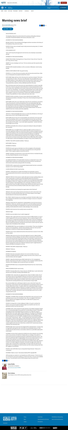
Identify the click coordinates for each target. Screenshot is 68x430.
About (25, 419)
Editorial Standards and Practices (43, 419)
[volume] (5, 7)
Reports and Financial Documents (57, 419)
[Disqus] (34, 399)
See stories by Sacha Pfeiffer (14, 367)
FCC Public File (40, 421)
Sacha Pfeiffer (8, 25)
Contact (25, 421)
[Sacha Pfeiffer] (4, 367)
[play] (2, 7)
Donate (64, 2)
